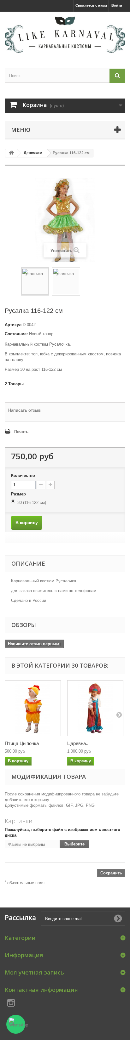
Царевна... (78, 743)
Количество (23, 475)
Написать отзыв (24, 410)
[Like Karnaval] (65, 34)
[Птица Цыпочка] (33, 708)
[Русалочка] (35, 281)
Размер (19, 494)
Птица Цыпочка (22, 743)
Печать (21, 431)
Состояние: (16, 333)
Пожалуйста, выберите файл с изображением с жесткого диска (62, 832)
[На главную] (11, 153)
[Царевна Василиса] (95, 708)
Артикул (13, 324)
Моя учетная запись (34, 972)
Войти (116, 5)
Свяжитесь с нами (91, 5)
